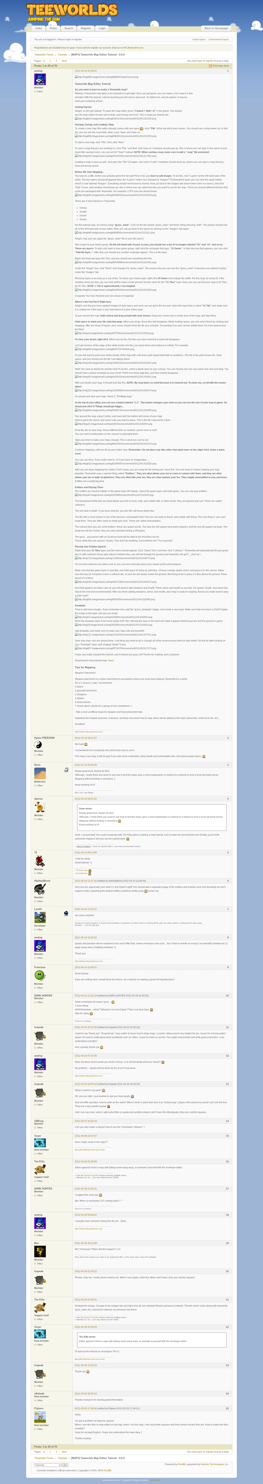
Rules (53, 28)
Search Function (91, 1175)
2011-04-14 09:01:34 (86, 798)
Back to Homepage (216, 28)
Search (68, 28)
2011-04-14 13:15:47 (86, 909)
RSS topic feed (221, 66)
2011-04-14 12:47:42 (86, 881)
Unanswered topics (219, 39)
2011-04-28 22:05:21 (86, 1188)
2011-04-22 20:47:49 (86, 1027)
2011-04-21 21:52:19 (86, 995)
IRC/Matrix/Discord (133, 47)
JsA (88, 1177)
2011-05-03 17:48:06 (86, 1408)
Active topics (199, 39)
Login (102, 28)
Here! (111, 660)
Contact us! (155, 1480)
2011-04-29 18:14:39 (86, 1243)
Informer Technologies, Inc (214, 1464)
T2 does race (82, 870)
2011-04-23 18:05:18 (86, 1084)
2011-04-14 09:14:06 (86, 852)
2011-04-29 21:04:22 (86, 1271)
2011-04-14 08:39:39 (86, 765)
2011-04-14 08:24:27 (86, 738)
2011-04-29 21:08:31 (86, 1299)
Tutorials (62, 54)
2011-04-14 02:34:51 (86, 71)
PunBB (181, 1464)
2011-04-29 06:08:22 (86, 1215)
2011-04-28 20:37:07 (86, 1136)
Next (64, 61)
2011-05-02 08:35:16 (86, 1393)
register (210, 61)
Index (38, 28)
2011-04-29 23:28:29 (86, 1327)
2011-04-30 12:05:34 (86, 1365)
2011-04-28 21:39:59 (86, 1161)
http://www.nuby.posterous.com (88, 732)
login (199, 61)
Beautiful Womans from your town (90, 1150)
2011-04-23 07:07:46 (86, 1055)
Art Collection (82, 873)
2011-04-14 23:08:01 (86, 967)
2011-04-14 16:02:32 (86, 937)
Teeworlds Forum (44, 54)
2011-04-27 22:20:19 (86, 1121)
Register (86, 28)
